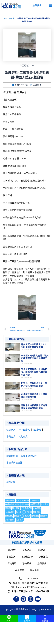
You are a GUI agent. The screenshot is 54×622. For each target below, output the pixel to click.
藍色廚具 (9, 516)
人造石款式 (35, 500)
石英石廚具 (10, 512)
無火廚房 (16, 508)
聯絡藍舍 (27, 563)
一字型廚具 (24, 429)
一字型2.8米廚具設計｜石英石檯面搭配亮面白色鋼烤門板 (35, 358)
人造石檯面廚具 (22, 500)
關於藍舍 (12, 550)
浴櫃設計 (10, 556)
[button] (37, 5)
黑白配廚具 (10, 520)
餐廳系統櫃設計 (29, 455)
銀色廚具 (26, 516)
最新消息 (27, 550)
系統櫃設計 (27, 556)
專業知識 (43, 556)
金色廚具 (17, 516)
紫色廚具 (28, 512)
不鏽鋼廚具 (10, 500)
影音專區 (12, 563)
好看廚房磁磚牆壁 (12, 504)
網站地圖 (34, 570)
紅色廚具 (19, 512)
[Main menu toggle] (50, 5)
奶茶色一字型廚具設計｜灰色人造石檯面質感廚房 (34, 384)
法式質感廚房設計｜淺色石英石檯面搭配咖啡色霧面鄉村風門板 (34, 372)
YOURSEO (46, 609)
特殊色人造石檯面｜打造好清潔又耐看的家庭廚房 (34, 406)
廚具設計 (12, 18)
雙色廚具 (35, 516)
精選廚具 (10, 429)
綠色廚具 (37, 512)
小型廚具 (25, 504)
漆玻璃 (8, 508)
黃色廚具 (44, 516)
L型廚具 (37, 429)
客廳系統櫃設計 (14, 462)
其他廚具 (23, 436)
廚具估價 (42, 563)
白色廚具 (37, 508)
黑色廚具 (19, 520)
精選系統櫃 (12, 455)
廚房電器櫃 (35, 504)
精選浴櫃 (10, 482)
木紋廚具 (44, 504)
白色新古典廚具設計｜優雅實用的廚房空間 (34, 395)
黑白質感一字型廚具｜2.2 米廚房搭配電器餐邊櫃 (33, 345)
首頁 (5, 18)
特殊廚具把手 (26, 508)
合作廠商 (19, 570)
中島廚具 (10, 436)
